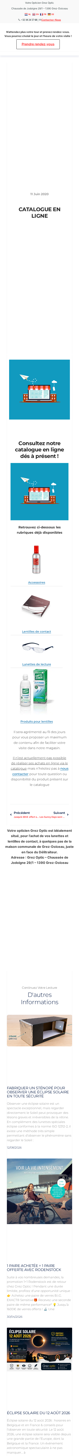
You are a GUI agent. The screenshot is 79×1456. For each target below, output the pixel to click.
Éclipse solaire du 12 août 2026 (38, 1413)
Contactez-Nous (51, 19)
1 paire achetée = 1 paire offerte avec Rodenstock (34, 1267)
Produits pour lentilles (36, 721)
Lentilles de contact (36, 631)
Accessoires (36, 582)
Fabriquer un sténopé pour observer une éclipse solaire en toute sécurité (38, 1092)
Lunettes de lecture (36, 664)
